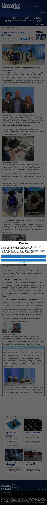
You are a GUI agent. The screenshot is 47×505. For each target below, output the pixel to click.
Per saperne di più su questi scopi (16, 254)
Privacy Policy (25, 262)
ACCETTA (23, 256)
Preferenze (23, 260)
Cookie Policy (20, 262)
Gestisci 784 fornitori (6, 254)
